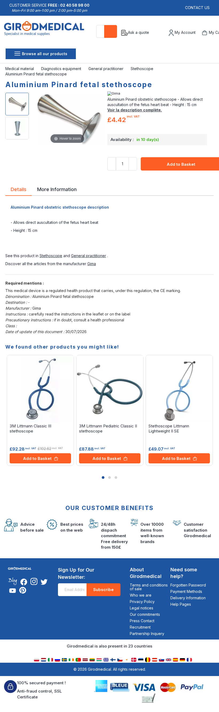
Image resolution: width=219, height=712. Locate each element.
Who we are (140, 595)
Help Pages (180, 604)
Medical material (20, 68)
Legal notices (141, 608)
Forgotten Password (188, 585)
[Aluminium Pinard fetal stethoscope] (17, 104)
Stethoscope (142, 68)
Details (18, 189)
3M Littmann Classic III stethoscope (30, 428)
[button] (103, 477)
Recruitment (140, 627)
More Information (57, 189)
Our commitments (145, 614)
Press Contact (142, 620)
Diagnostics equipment (61, 68)
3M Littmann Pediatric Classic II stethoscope (108, 428)
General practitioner (106, 68)
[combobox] (106, 31)
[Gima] (160, 93)
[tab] (18, 190)
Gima (91, 263)
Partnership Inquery (147, 633)
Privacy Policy (142, 601)
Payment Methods (186, 591)
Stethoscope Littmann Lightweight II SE (168, 428)
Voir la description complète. (134, 110)
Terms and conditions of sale (149, 587)
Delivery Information (188, 598)
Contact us (197, 7)
